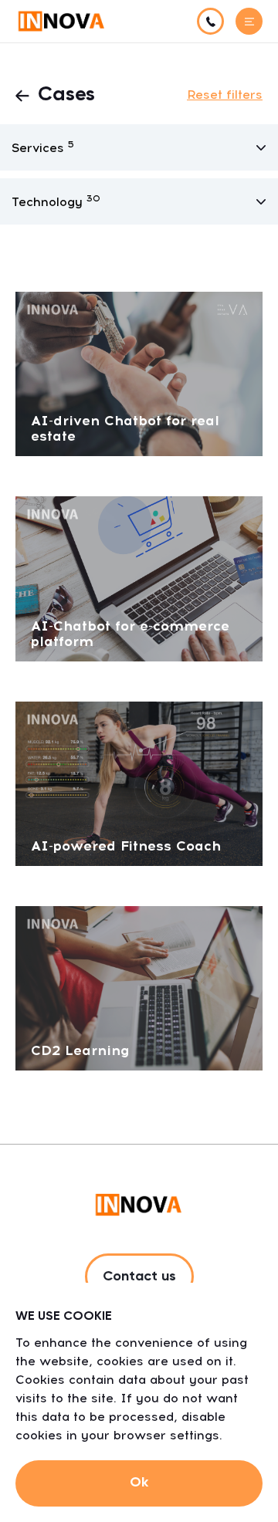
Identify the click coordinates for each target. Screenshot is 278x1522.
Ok (139, 1483)
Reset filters (225, 94)
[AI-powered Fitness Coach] (139, 782)
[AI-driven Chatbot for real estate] (139, 373)
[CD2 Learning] (139, 987)
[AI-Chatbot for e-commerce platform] (139, 577)
